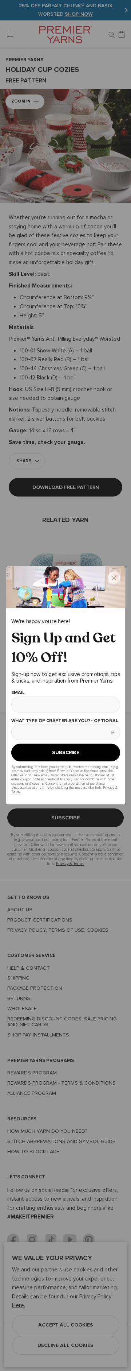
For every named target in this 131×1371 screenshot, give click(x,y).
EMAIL (17, 692)
